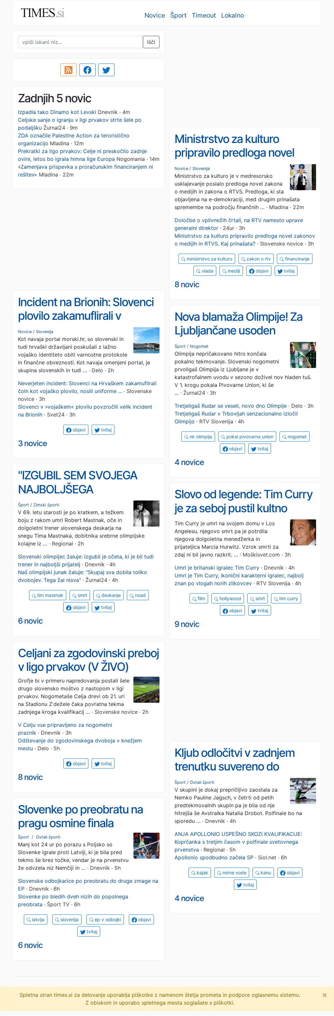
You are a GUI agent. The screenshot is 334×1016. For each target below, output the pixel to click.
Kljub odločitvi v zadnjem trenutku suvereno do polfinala (235, 766)
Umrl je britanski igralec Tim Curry (217, 567)
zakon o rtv (258, 258)
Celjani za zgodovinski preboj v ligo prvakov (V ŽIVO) (88, 660)
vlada (206, 271)
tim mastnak (49, 595)
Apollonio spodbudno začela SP (214, 857)
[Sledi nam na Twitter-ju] (106, 70)
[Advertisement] (245, 76)
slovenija (69, 919)
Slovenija (201, 168)
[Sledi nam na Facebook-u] (87, 70)
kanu (265, 872)
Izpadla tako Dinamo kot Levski (57, 112)
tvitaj (289, 271)
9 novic (187, 624)
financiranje (297, 258)
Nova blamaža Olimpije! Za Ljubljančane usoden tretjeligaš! (238, 330)
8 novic (187, 284)
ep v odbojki (107, 919)
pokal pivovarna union (249, 436)
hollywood (229, 598)
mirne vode (233, 872)
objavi (261, 271)
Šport (178, 15)
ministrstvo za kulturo (208, 258)
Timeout (204, 15)
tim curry (288, 598)
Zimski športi (46, 504)
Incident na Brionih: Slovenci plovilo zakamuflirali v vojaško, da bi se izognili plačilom (86, 322)
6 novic (30, 621)
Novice (154, 15)
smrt (81, 595)
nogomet (296, 436)
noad (140, 595)
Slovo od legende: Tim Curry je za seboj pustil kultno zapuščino (243, 508)
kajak (201, 872)
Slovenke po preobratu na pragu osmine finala (80, 816)
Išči (151, 42)
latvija (37, 919)
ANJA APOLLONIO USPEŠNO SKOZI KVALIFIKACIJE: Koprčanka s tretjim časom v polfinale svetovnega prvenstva (238, 842)
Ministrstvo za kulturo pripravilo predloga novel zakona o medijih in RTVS (236, 152)
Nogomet (199, 346)
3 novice (32, 443)
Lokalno (232, 15)
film (200, 598)
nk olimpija (200, 436)
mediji (233, 271)
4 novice (189, 462)
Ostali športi (202, 782)
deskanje (110, 595)
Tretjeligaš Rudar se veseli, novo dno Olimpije (231, 405)
